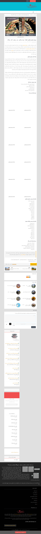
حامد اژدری (33, 41)
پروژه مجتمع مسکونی (30, 259)
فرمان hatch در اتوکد (16, 369)
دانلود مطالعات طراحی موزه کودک (26, 268)
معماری (12, 50)
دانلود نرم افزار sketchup (14, 436)
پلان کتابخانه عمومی (16, 384)
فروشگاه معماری (23, 254)
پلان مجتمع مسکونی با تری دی (15, 259)
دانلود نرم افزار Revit (14, 429)
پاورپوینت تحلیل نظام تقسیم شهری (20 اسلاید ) (11, 298)
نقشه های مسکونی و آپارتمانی (30, 48)
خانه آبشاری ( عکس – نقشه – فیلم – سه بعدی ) (11, 292)
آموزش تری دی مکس (34, 498)
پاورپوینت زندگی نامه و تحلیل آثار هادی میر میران (13, 364)
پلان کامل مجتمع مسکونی (23, 259)
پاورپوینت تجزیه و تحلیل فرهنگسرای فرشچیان (26, 305)
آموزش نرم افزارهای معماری (33, 496)
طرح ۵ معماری (25, 45)
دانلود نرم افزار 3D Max (14, 419)
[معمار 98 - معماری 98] (20, 511)
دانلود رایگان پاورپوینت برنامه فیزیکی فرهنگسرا (13, 374)
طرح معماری (35, 500)
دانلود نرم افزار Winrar (14, 443)
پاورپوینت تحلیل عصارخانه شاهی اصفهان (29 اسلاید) (26, 298)
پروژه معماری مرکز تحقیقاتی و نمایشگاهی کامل (13, 344)
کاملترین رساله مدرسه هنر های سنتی (14, 349)
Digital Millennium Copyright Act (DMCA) (10, 525)
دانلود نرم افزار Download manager (13, 426)
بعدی (12, 267)
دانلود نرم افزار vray (14, 439)
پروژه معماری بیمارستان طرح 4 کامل (14, 379)
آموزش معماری (35, 494)
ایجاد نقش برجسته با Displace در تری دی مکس (13, 359)
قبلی (29, 267)
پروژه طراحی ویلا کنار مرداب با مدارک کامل (13, 354)
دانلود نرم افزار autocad (14, 422)
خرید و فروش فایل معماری (14, 452)
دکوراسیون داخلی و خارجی (34, 502)
